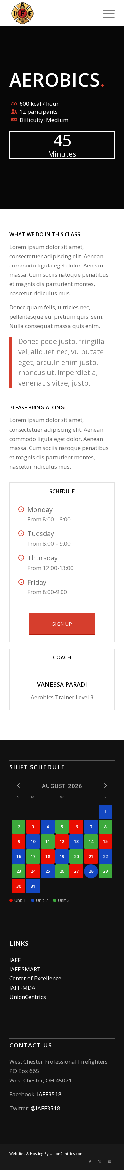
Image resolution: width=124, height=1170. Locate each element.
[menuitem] (106, 13)
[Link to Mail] (110, 1162)
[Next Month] (105, 785)
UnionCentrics (27, 997)
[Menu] (106, 13)
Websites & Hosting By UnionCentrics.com (46, 1153)
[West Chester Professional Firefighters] (51, 13)
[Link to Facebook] (90, 1162)
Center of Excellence (35, 978)
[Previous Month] (18, 785)
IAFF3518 (49, 1094)
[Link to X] (100, 1162)
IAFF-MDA (22, 987)
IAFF (15, 960)
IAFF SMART (25, 969)
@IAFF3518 (45, 1108)
